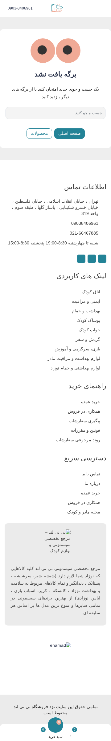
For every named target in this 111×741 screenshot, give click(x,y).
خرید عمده (90, 401)
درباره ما (92, 483)
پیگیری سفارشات (84, 420)
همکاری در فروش (84, 411)
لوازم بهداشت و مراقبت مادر (73, 358)
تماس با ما (90, 473)
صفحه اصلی (69, 133)
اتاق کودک (91, 291)
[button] (105, 8)
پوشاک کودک (88, 320)
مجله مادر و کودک (83, 511)
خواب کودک (89, 329)
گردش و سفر (88, 339)
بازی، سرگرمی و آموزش (77, 348)
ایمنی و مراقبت (86, 301)
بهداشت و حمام (86, 310)
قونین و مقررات (85, 430)
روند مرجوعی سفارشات (78, 439)
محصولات (39, 133)
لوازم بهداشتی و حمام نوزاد (75, 367)
